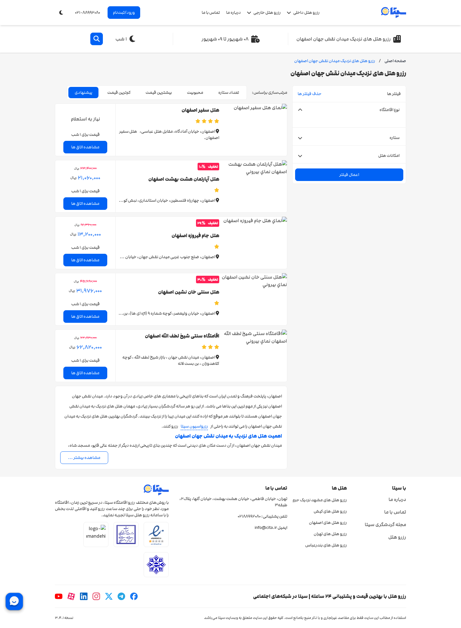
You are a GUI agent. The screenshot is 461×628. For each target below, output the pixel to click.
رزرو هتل (397, 537)
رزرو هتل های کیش (330, 511)
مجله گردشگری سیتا (385, 524)
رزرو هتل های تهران (330, 534)
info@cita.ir (266, 527)
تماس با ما (211, 12)
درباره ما (233, 12)
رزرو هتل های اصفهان (328, 522)
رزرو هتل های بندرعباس (326, 545)
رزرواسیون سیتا (194, 426)
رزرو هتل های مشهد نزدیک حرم (320, 500)
